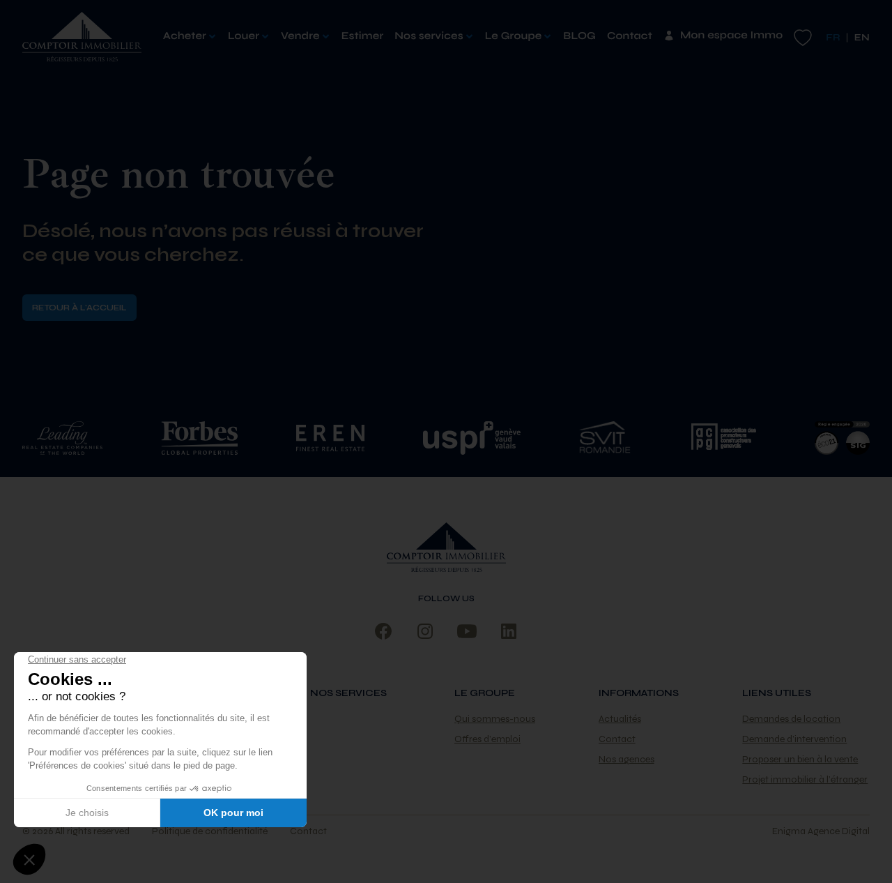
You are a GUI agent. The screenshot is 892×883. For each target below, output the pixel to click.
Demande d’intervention (794, 739)
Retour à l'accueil (79, 307)
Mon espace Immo (731, 35)
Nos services (428, 36)
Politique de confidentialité (210, 831)
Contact (629, 36)
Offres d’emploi (487, 739)
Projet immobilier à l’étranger (805, 779)
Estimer (362, 36)
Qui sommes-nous (494, 719)
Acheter (184, 36)
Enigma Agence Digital (821, 831)
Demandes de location (791, 719)
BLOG (579, 36)
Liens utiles (776, 693)
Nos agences (626, 759)
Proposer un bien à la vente (800, 759)
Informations (639, 693)
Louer (243, 36)
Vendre (300, 36)
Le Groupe (513, 36)
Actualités (620, 719)
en (862, 37)
